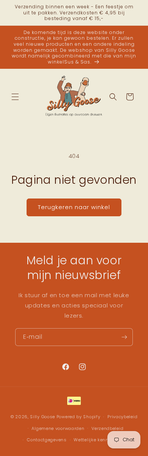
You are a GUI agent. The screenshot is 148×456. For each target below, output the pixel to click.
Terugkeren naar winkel (74, 207)
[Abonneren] (124, 337)
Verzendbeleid (107, 428)
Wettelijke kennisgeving (101, 440)
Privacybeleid (122, 417)
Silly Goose (42, 417)
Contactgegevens (47, 440)
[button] (15, 96)
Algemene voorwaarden (57, 428)
